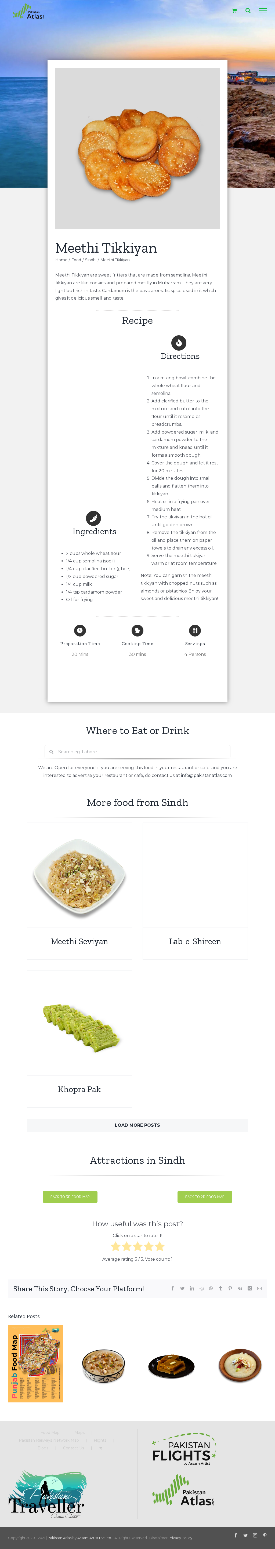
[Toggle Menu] (263, 10)
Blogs (43, 1448)
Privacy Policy (180, 1538)
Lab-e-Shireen (195, 941)
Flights (100, 1440)
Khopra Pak (79, 1089)
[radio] (116, 1247)
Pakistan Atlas (59, 1538)
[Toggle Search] (248, 10)
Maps (79, 1432)
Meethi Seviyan (79, 941)
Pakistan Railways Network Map (49, 1440)
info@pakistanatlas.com (206, 775)
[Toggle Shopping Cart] (234, 10)
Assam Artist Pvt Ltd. (94, 1538)
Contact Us (73, 1448)
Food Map (50, 1432)
